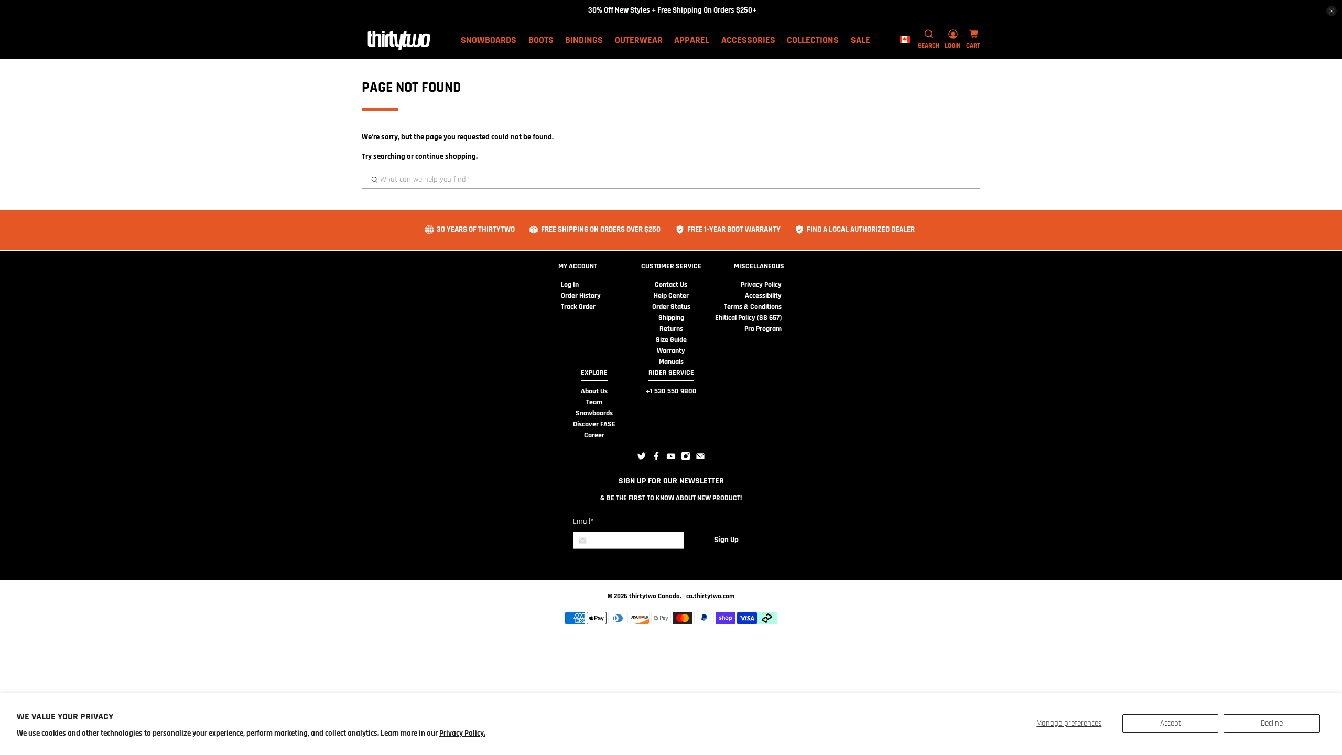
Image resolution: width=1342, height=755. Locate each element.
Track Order (578, 306)
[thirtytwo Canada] (398, 39)
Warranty (671, 350)
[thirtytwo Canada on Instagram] (685, 458)
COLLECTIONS (813, 40)
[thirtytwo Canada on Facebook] (656, 458)
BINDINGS (584, 40)
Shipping (671, 317)
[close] (1331, 11)
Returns (671, 328)
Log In (570, 284)
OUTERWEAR (639, 40)
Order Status (671, 306)
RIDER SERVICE (671, 373)
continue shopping (445, 156)
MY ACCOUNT (577, 266)
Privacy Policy (761, 284)
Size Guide (671, 339)
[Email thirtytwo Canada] (700, 458)
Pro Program (763, 328)
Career (594, 435)
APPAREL (691, 40)
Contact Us (671, 284)
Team (594, 402)
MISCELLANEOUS (759, 266)
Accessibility (763, 295)
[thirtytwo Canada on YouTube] (671, 458)
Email (583, 521)
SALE (860, 40)
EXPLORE (594, 373)
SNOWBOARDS (488, 40)
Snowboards (594, 413)
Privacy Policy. (462, 733)
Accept (1170, 723)
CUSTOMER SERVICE (671, 266)
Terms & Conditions (753, 306)
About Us (594, 391)
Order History (581, 295)
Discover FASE (594, 424)
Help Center (671, 295)
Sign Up (726, 540)
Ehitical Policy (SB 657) (748, 317)
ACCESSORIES (748, 40)
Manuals (671, 361)
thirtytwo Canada (654, 596)
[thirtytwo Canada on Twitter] (641, 458)
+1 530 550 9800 (671, 391)
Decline (1272, 723)
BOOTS (541, 40)
